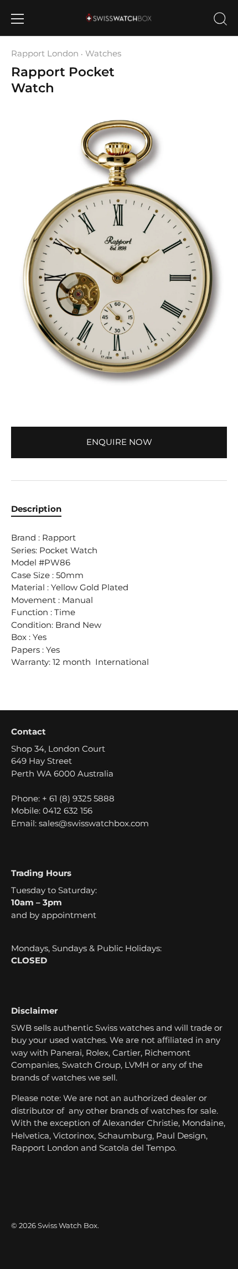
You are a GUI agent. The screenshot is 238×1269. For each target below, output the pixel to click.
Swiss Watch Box (67, 1225)
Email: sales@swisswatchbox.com (80, 823)
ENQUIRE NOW (119, 442)
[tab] (42, 509)
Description (36, 509)
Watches (103, 53)
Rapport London (45, 53)
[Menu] (18, 19)
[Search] (220, 20)
